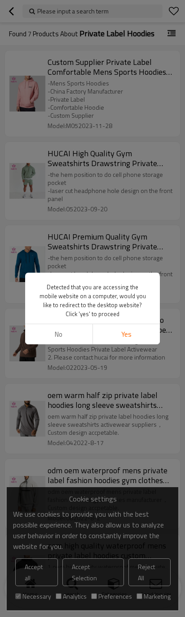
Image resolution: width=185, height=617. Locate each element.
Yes (126, 334)
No (58, 334)
